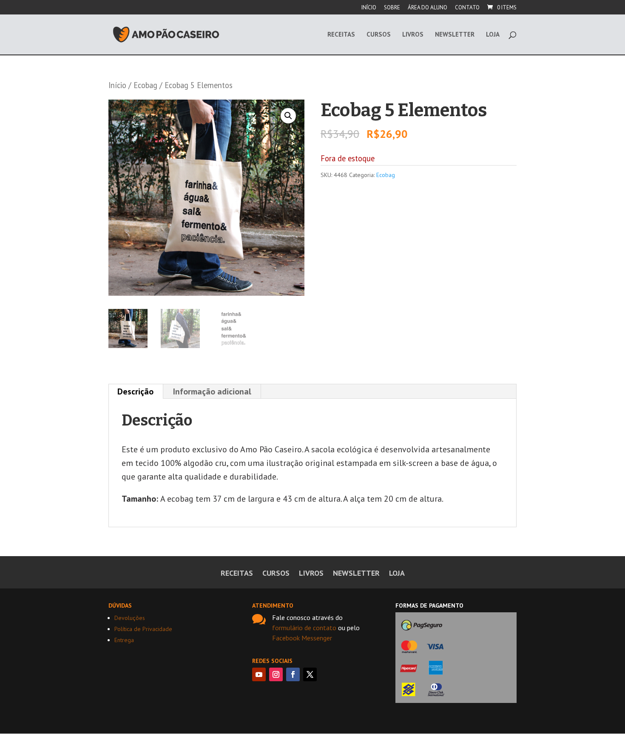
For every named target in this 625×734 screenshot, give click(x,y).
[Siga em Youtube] (259, 674)
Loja (493, 34)
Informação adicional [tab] (212, 391)
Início (368, 8)
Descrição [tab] (135, 391)
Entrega (124, 640)
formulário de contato (304, 627)
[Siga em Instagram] (276, 674)
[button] (288, 115)
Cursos (378, 34)
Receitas (341, 34)
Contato (467, 8)
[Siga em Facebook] (293, 674)
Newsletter (454, 34)
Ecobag (145, 85)
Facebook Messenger (302, 638)
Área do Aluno (427, 8)
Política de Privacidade (143, 629)
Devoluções (129, 618)
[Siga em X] (310, 674)
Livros (412, 34)
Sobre (392, 8)
